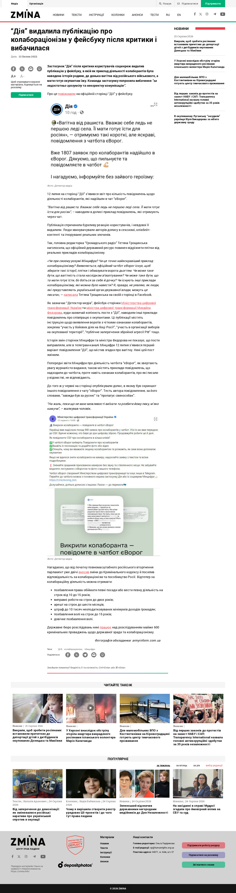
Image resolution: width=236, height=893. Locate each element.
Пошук (167, 3)
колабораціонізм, (73, 649)
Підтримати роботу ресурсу (203, 845)
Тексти (77, 14)
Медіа (14, 3)
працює (105, 627)
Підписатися (189, 3)
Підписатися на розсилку (203, 855)
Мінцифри (90, 649)
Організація (36, 3)
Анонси (137, 14)
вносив (84, 572)
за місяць (181, 765)
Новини (58, 14)
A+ (13, 76)
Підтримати (213, 3)
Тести (154, 14)
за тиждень (163, 765)
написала (71, 295)
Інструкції (96, 14)
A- (22, 76)
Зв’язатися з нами (203, 864)
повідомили (66, 94)
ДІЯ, (60, 649)
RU (168, 14)
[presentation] (17, 783)
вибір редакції (214, 765)
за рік (196, 765)
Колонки (117, 14)
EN (179, 14)
